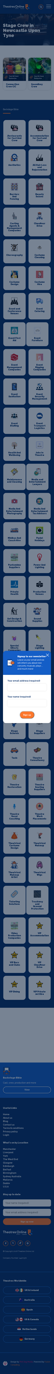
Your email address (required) (24, 681)
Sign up (27, 715)
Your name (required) (19, 697)
